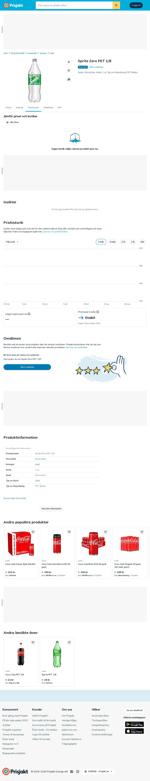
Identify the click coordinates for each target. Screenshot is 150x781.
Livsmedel (32, 53)
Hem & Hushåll (17, 53)
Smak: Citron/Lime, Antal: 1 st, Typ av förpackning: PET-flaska (108, 72)
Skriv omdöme (96, 67)
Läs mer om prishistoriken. (55, 231)
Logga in (136, 5)
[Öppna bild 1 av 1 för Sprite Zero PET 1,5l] (35, 81)
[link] (21, 553)
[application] (75, 276)
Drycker (43, 53)
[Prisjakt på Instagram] (77, 771)
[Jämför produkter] (69, 79)
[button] (69, 62)
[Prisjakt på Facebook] (72, 771)
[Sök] (116, 5)
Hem (6, 53)
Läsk (52, 53)
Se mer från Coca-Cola (15, 498)
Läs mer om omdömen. (77, 347)
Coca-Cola (40, 459)
